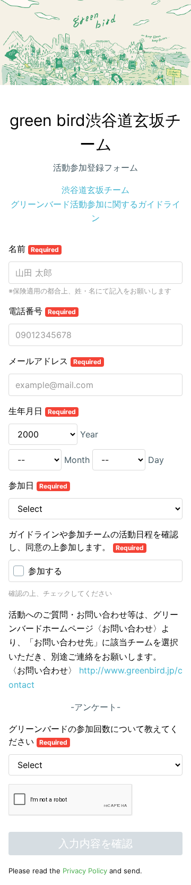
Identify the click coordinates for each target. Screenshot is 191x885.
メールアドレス (54, 361)
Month (77, 459)
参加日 (37, 485)
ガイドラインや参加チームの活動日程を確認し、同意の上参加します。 (93, 540)
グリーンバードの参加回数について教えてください (93, 735)
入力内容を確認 (95, 843)
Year (89, 434)
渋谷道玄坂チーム (95, 189)
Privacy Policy (85, 870)
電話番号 (42, 311)
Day (156, 459)
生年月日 (42, 411)
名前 (33, 248)
